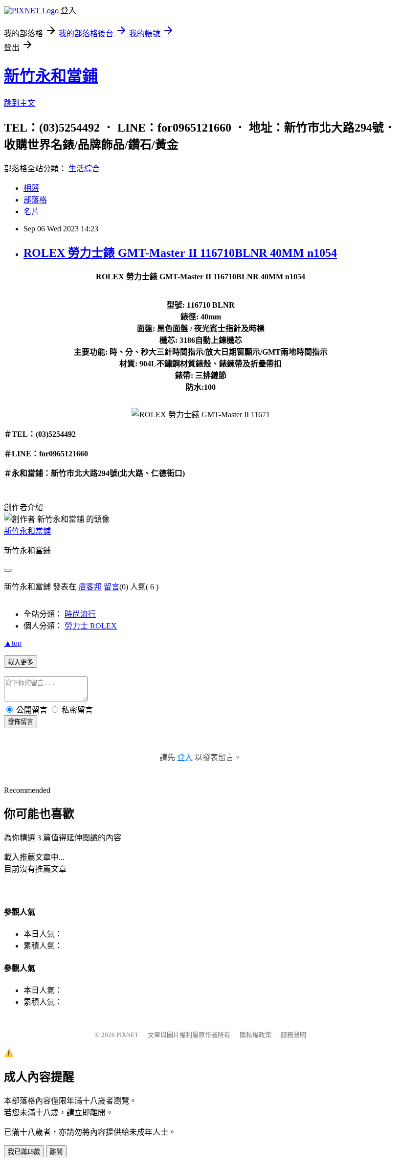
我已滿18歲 (24, 1151)
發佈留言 (20, 721)
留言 (111, 587)
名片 (31, 211)
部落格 (35, 200)
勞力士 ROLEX (91, 626)
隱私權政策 (255, 1034)
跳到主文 (19, 103)
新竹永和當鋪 (51, 76)
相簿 (31, 188)
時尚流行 (80, 614)
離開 (56, 1151)
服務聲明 (293, 1034)
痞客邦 (90, 587)
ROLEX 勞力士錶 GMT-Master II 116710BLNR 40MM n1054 (180, 253)
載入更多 (20, 662)
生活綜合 (84, 168)
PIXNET (127, 1034)
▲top (13, 643)
